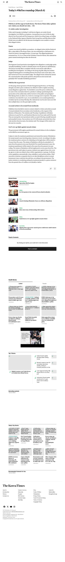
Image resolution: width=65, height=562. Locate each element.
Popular (44, 283)
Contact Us (6, 496)
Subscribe (20, 492)
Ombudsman (36, 494)
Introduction (6, 492)
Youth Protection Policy (39, 498)
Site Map (20, 500)
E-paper (20, 494)
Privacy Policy (36, 496)
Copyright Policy (37, 502)
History (4, 494)
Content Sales (21, 498)
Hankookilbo (52, 492)
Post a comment (32, 249)
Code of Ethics (37, 492)
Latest (20, 283)
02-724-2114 (7, 513)
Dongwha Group (53, 494)
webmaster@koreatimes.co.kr (17, 511)
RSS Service (21, 496)
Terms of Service (37, 500)
